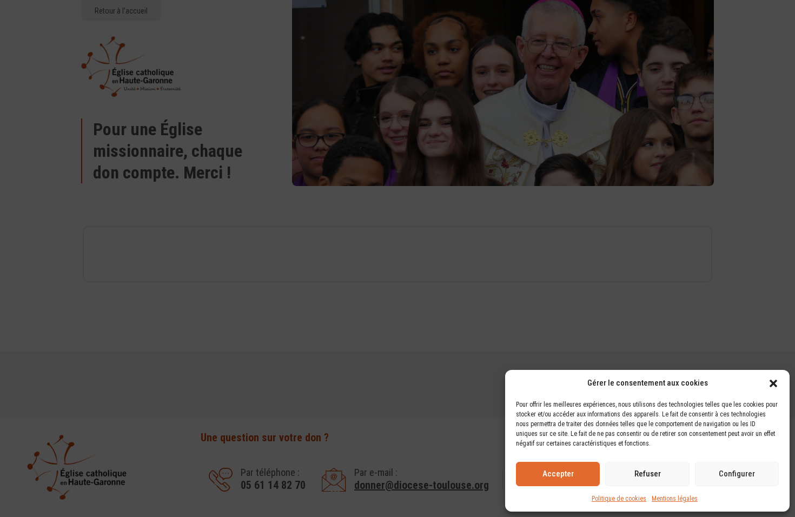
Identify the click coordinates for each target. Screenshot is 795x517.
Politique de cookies (619, 498)
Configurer (737, 474)
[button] (773, 383)
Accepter (558, 474)
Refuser (647, 474)
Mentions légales (675, 498)
